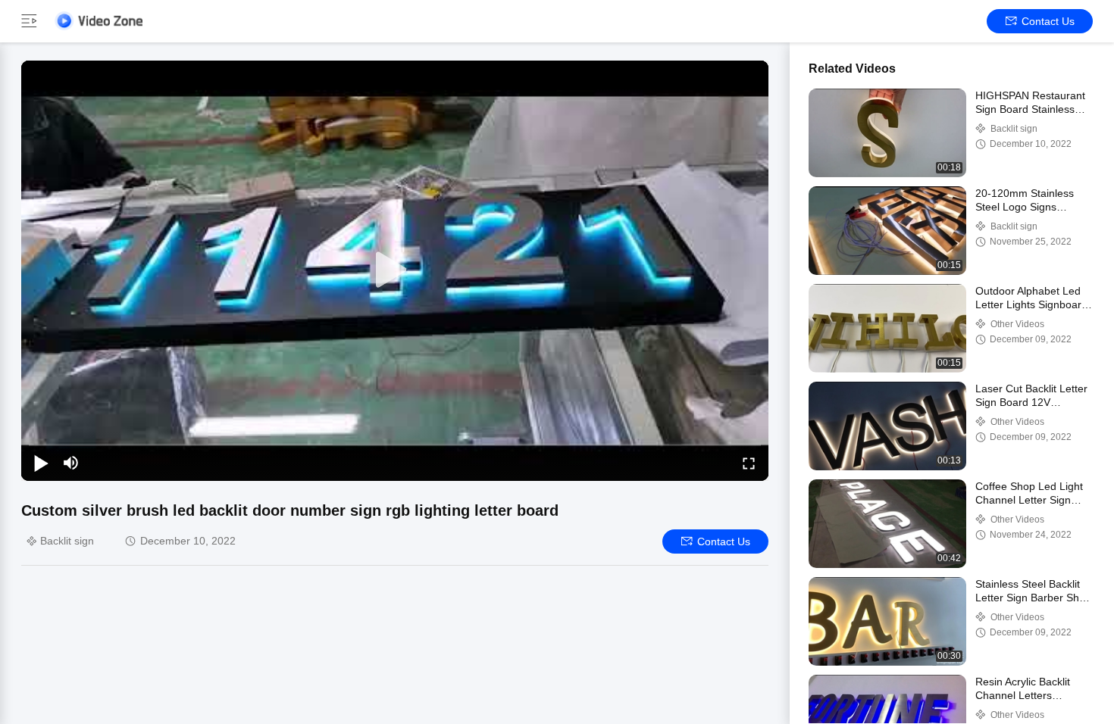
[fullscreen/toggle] (749, 462)
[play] (395, 270)
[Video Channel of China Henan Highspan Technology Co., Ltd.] (98, 20)
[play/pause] (41, 462)
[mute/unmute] (71, 462)
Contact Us (1048, 21)
